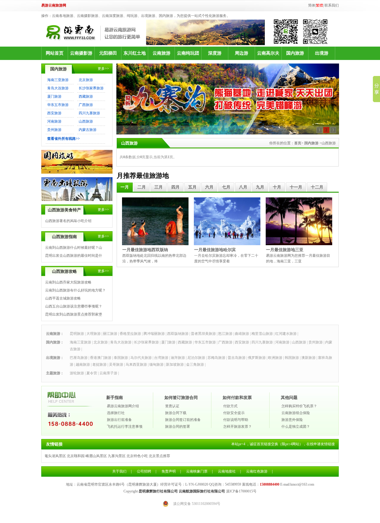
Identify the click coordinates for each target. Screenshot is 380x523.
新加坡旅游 (175, 364)
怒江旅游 (225, 334)
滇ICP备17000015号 (241, 491)
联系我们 (331, 5)
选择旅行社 (116, 413)
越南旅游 (83, 364)
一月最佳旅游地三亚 (284, 250)
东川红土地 (135, 53)
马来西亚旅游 (136, 364)
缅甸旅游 (156, 364)
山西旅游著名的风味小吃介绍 (68, 221)
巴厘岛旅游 (79, 358)
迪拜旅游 (178, 358)
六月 (209, 187)
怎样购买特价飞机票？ (299, 406)
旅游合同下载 (175, 413)
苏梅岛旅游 (216, 358)
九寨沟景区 (117, 456)
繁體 (319, 5)
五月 (192, 187)
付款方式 (230, 406)
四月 (175, 187)
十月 (277, 187)
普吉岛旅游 (237, 358)
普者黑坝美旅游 (203, 334)
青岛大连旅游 (58, 88)
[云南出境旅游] (77, 200)
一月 (125, 187)
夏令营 (91, 373)
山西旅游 (86, 121)
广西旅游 (86, 105)
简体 (311, 5)
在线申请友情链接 (320, 444)
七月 (226, 187)
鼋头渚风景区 (55, 456)
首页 (297, 143)
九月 (260, 187)
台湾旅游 (161, 358)
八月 (243, 187)
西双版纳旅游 (178, 334)
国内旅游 (295, 53)
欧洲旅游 (275, 358)
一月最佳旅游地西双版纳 (145, 250)
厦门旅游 (54, 96)
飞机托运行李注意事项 (124, 426)
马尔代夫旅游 (141, 358)
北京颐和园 (76, 456)
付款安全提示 (234, 413)
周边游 (241, 53)
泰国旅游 (121, 358)
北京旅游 (86, 80)
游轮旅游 (77, 373)
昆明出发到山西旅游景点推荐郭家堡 (73, 314)
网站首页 (55, 53)
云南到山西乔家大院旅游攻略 (68, 282)
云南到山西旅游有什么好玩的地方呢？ (75, 290)
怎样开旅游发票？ (237, 426)
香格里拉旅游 (130, 334)
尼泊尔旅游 (196, 358)
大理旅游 (93, 334)
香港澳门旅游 (100, 358)
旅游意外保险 (292, 420)
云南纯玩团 (188, 53)
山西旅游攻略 (64, 271)
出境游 (321, 53)
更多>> (103, 68)
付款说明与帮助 (235, 420)
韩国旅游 (292, 358)
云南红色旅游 (256, 471)
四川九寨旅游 (89, 113)
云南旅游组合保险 (295, 413)
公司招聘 (144, 471)
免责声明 (169, 471)
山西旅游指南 (64, 236)
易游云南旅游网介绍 (123, 406)
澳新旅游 (308, 358)
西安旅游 (54, 113)
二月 (141, 187)
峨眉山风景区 (96, 456)
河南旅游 (54, 121)
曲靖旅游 (242, 334)
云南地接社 (227, 471)
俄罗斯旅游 (257, 358)
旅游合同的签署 (177, 426)
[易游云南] (96, 32)
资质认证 (172, 406)
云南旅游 (161, 53)
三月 (158, 187)
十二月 (317, 187)
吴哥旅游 (116, 364)
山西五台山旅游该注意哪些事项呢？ (73, 306)
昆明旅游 (77, 334)
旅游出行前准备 (119, 420)
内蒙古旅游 (87, 130)
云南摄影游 (81, 53)
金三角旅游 (195, 364)
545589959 (233, 484)
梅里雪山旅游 (262, 334)
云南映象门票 (197, 471)
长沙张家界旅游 (91, 88)
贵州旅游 (54, 130)
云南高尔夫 (268, 53)
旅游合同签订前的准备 (183, 420)
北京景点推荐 (159, 456)
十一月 (296, 187)
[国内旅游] (77, 172)
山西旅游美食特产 (64, 210)
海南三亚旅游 (58, 80)
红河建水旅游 (286, 334)
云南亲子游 (108, 373)
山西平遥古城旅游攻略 (63, 298)
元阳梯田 (108, 53)
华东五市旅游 (58, 105)
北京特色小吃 (137, 456)
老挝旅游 (99, 364)
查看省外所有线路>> (63, 139)
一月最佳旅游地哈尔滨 (215, 250)
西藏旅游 (86, 96)
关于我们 (119, 471)
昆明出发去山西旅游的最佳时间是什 (73, 255)
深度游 (214, 53)
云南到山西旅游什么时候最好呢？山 (73, 247)
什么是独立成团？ (295, 426)
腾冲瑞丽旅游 (154, 334)
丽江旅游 (110, 334)
